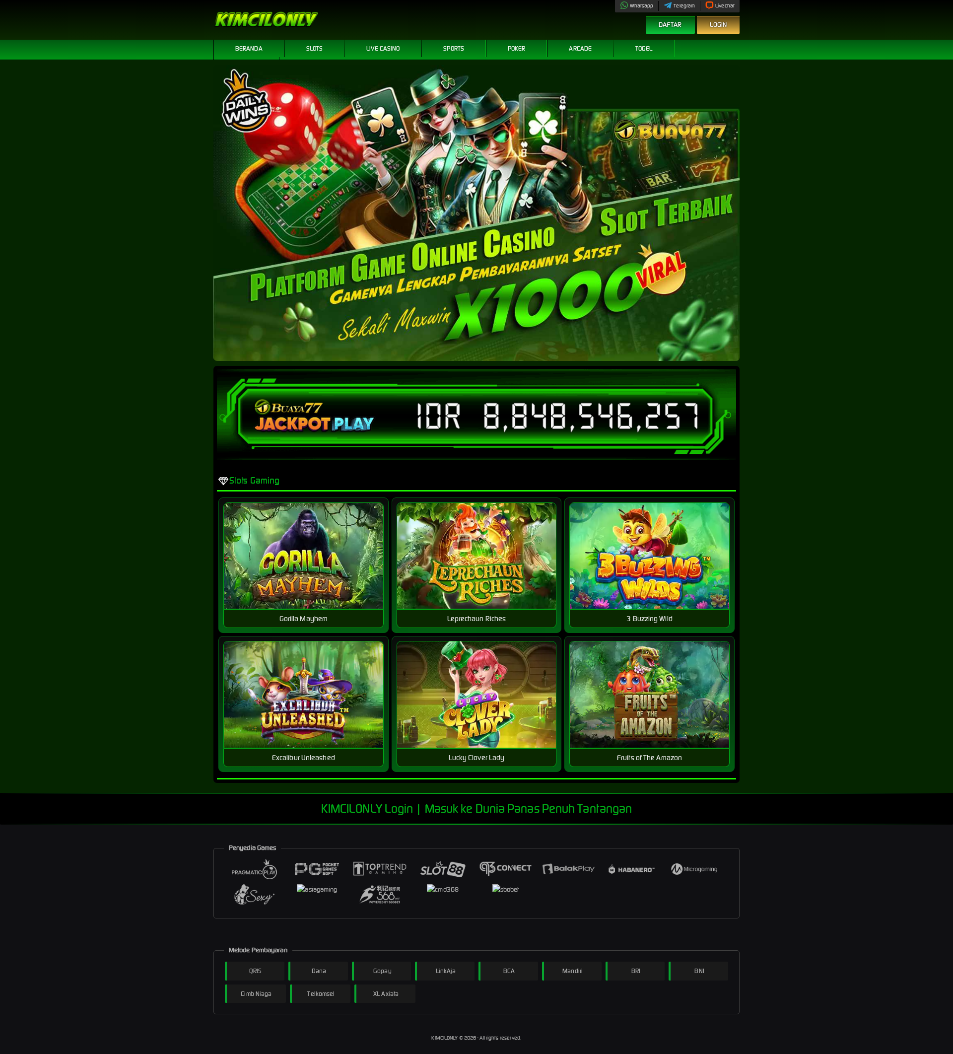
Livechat (725, 5)
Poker (517, 48)
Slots (314, 48)
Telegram (684, 5)
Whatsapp (642, 5)
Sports (453, 48)
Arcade (580, 48)
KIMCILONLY (445, 1038)
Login (718, 24)
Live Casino (383, 48)
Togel (644, 48)
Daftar (670, 24)
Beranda (249, 48)
